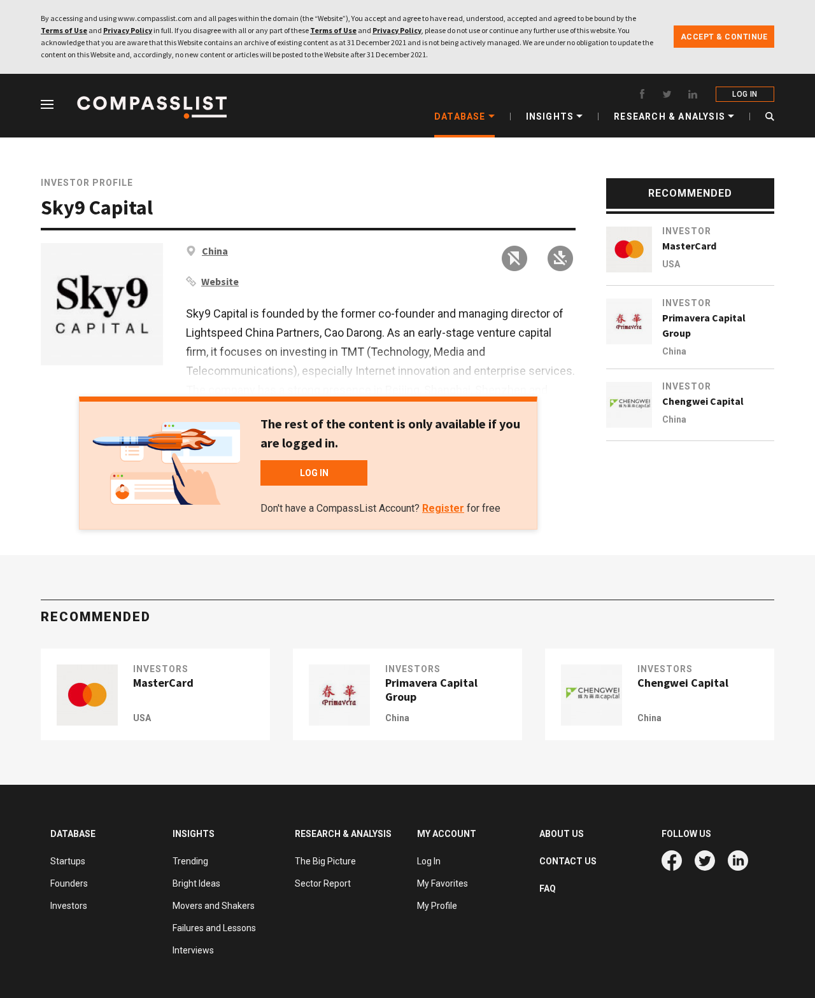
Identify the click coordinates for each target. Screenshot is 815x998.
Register (443, 508)
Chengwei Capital (703, 401)
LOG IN (744, 94)
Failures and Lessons (214, 928)
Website (220, 281)
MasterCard (689, 245)
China (215, 250)
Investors (160, 668)
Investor (686, 231)
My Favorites (442, 883)
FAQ (547, 888)
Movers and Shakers (214, 906)
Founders (69, 883)
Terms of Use (64, 30)
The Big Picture (325, 861)
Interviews (193, 950)
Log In (429, 861)
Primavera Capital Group (704, 325)
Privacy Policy (127, 30)
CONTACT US (568, 861)
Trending (190, 861)
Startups (67, 861)
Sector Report (323, 883)
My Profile (437, 906)
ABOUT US (561, 834)
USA (671, 264)
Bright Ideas (196, 883)
